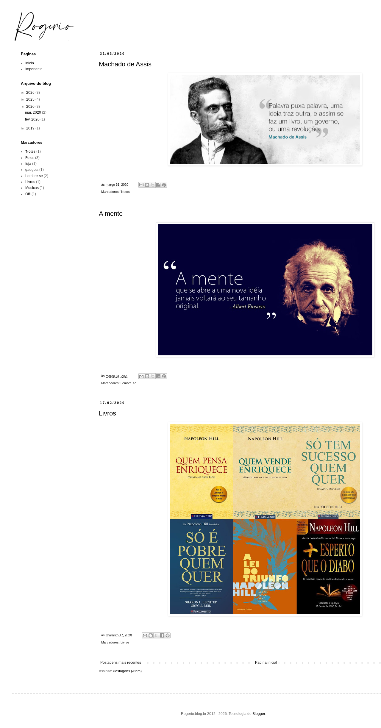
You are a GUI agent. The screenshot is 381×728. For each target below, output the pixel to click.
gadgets (31, 170)
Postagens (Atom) (127, 671)
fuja (28, 164)
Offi (28, 194)
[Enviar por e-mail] (141, 185)
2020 (30, 106)
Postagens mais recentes (120, 662)
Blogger (258, 714)
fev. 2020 (32, 119)
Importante (34, 69)
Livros (107, 413)
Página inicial (266, 662)
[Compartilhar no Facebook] (158, 185)
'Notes (125, 191)
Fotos (29, 158)
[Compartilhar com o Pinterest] (164, 185)
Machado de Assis (125, 64)
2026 (30, 92)
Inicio (29, 63)
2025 (30, 99)
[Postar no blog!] (147, 185)
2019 (30, 128)
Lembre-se (128, 383)
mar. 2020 (33, 112)
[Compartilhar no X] (153, 185)
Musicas (32, 188)
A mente (111, 213)
